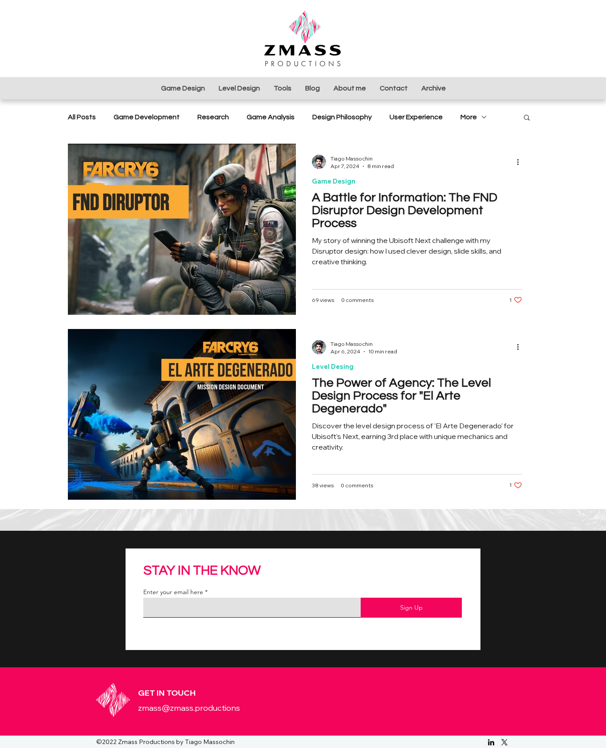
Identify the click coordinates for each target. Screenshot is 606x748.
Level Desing (333, 367)
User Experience (416, 117)
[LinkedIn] (491, 742)
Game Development (147, 117)
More (468, 117)
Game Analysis (271, 117)
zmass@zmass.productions (189, 708)
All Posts (82, 117)
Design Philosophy (342, 117)
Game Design (333, 181)
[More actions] (520, 162)
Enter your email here (173, 592)
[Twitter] (504, 742)
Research (213, 117)
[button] (527, 118)
